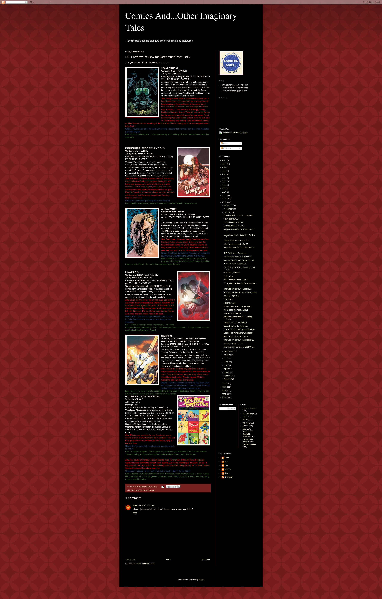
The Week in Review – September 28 (239, 340)
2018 (224, 181)
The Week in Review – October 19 (237, 257)
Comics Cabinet (249, 409)
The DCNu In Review (232, 313)
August (227, 355)
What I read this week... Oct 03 (236, 336)
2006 (224, 397)
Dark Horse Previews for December (238, 333)
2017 (224, 185)
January (227, 379)
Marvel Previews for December (236, 241)
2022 (224, 167)
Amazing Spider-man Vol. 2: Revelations (240, 292)
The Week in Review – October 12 (237, 289)
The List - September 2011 (234, 343)
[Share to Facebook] (176, 486)
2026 (224, 160)
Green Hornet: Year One (233, 222)
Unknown (228, 477)
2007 (224, 394)
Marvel (245, 426)
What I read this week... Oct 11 (236, 310)
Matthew (228, 469)
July (226, 358)
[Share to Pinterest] (178, 486)
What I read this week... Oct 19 (236, 280)
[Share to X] (173, 486)
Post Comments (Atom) (145, 564)
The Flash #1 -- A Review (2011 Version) (240, 347)
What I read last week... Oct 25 (236, 244)
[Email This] (167, 486)
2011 (224, 202)
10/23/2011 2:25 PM (146, 505)
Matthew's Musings (247, 430)
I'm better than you (231, 296)
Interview (246, 423)
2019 (224, 178)
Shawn (227, 473)
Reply (135, 513)
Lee (226, 465)
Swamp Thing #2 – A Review (235, 322)
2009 (224, 387)
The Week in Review (248, 440)
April (226, 369)
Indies (245, 420)
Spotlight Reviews (246, 435)
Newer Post (130, 560)
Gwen (135, 505)
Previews (144, 490)
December (228, 205)
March (227, 372)
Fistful (245, 417)
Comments (227, 148)
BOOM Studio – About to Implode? (237, 306)
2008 (224, 391)
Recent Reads (229, 303)
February (228, 376)
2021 (224, 171)
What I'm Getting (249, 445)
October (227, 212)
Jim (226, 462)
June (226, 362)
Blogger (202, 580)
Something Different (232, 273)
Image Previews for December (236, 326)
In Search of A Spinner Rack (235, 264)
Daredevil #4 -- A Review (234, 226)
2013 (224, 195)
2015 (224, 188)
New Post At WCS (231, 219)
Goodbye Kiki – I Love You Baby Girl (238, 215)
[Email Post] (163, 486)
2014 (224, 192)
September (229, 351)
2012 (224, 199)
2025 (224, 164)
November (228, 209)
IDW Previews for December (235, 253)
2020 (224, 174)
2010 (224, 384)
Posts (225, 144)
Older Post (205, 560)
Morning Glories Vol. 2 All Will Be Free (239, 260)
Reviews (152, 490)
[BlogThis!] (170, 486)
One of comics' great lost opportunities (239, 329)
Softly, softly (228, 276)
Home (168, 560)
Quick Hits (228, 299)
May (226, 365)
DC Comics (136, 490)
